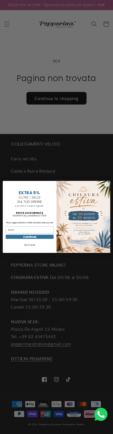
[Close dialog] (106, 184)
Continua (29, 237)
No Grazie (29, 245)
